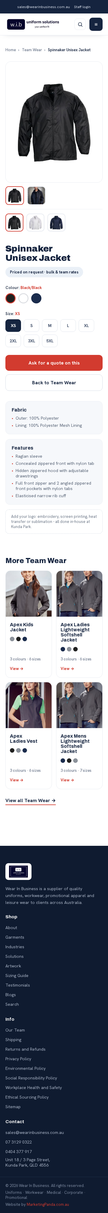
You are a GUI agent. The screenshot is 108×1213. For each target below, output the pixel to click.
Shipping (13, 1039)
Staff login (82, 6)
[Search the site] (80, 24)
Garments (14, 937)
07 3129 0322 (18, 1142)
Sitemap (13, 1106)
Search (12, 1004)
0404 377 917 (18, 1151)
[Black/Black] (10, 298)
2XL (13, 341)
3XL (31, 341)
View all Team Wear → (30, 800)
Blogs (10, 994)
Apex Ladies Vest (24, 738)
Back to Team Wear (54, 382)
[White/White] (23, 298)
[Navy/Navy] (36, 298)
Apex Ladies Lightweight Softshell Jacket (75, 632)
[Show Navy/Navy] (56, 223)
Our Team (15, 1030)
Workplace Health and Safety (33, 1087)
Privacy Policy (18, 1058)
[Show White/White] (35, 223)
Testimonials (17, 985)
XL (86, 325)
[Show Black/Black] (14, 223)
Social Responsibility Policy (31, 1078)
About (11, 927)
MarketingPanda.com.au (48, 1204)
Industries (14, 946)
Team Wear (32, 49)
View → (16, 668)
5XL (50, 341)
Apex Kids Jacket (21, 627)
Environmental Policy (25, 1068)
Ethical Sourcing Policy (27, 1097)
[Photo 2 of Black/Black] (36, 195)
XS (13, 325)
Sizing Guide (16, 975)
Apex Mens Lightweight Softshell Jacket (75, 743)
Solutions (14, 956)
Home (10, 49)
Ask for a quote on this (54, 363)
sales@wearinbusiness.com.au (43, 6)
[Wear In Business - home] (33, 24)
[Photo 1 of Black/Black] (14, 195)
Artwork (13, 966)
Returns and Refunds (25, 1049)
